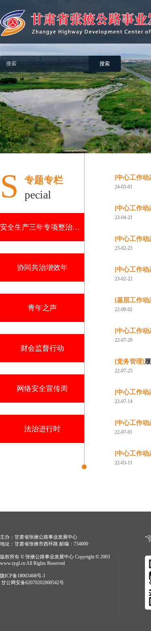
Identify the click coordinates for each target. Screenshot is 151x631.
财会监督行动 (42, 348)
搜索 (104, 64)
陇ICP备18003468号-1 (23, 576)
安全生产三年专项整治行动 (42, 227)
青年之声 (42, 308)
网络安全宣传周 (42, 388)
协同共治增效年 (42, 267)
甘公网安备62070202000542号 (32, 582)
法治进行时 (42, 429)
